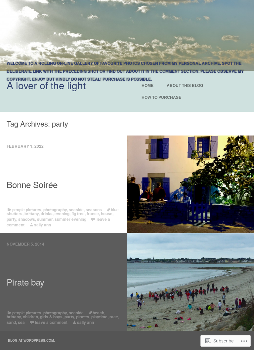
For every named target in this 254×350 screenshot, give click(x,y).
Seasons (94, 210)
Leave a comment (51, 322)
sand (11, 322)
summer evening (70, 219)
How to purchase (161, 97)
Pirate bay (25, 282)
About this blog (185, 85)
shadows (26, 219)
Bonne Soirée (32, 184)
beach (98, 313)
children (30, 317)
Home (147, 85)
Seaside (76, 210)
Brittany (31, 213)
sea (21, 322)
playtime (99, 317)
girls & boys (51, 317)
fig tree (78, 213)
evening (62, 213)
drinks (47, 213)
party (11, 219)
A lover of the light (46, 85)
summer (45, 219)
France (93, 213)
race (113, 317)
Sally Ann (42, 225)
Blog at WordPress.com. (31, 340)
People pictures (26, 210)
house (106, 213)
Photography (55, 210)
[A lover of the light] (127, 35)
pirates (82, 317)
